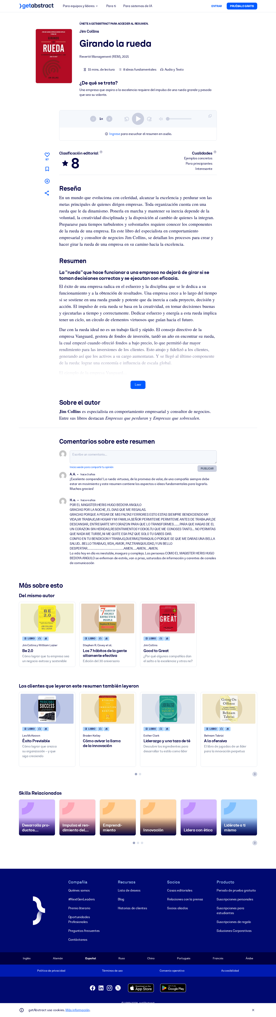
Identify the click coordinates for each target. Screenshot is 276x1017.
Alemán (58, 958)
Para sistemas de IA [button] (137, 6)
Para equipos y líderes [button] (78, 6)
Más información (77, 1010)
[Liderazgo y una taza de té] (168, 708)
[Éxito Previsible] (47, 708)
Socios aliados (177, 908)
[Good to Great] (168, 618)
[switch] (138, 119)
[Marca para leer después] (47, 169)
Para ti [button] (111, 6)
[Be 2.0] (47, 618)
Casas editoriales (179, 890)
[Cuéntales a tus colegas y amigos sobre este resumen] (47, 193)
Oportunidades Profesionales (79, 919)
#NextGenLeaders (81, 899)
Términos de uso (112, 970)
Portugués (183, 958)
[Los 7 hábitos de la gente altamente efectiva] (107, 618)
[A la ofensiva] (228, 708)
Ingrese (114, 134)
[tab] (136, 774)
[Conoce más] (101, 152)
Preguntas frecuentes (84, 931)
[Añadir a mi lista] (47, 181)
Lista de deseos (129, 890)
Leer (138, 385)
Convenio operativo (172, 970)
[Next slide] (254, 774)
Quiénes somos (79, 890)
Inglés (27, 958)
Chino (151, 958)
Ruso (121, 958)
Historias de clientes (132, 908)
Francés (218, 958)
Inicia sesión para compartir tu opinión (91, 467)
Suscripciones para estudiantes (230, 910)
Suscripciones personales (235, 899)
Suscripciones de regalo (234, 922)
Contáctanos (77, 940)
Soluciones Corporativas (234, 931)
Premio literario (79, 908)
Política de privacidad (51, 970)
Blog (121, 899)
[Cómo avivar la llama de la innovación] (107, 708)
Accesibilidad (230, 970)
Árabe (249, 958)
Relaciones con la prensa (185, 899)
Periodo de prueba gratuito (236, 890)
